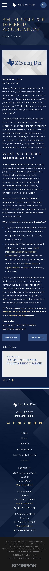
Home (24, 438)
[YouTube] (40, 423)
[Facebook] (13, 423)
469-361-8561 (24, 415)
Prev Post (11, 337)
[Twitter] (24, 423)
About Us (24, 443)
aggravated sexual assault (18, 267)
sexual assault (32, 263)
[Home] (23, 5)
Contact (24, 460)
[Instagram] (29, 423)
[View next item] (13, 380)
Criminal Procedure (26, 325)
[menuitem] (11, 558)
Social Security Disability (24, 455)
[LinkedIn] (19, 423)
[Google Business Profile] (8, 423)
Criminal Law (8, 325)
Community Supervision (14, 329)
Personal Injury (24, 449)
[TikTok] (35, 423)
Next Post (37, 337)
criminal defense (18, 315)
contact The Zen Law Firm (16, 311)
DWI (36, 248)
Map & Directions (24, 485)
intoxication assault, (14, 252)
